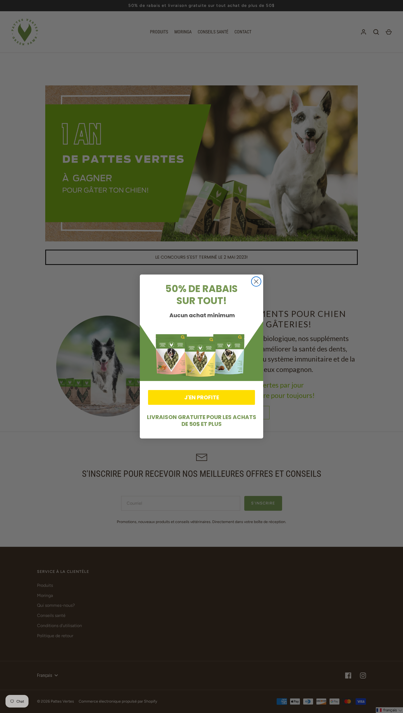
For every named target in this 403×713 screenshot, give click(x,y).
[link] (201, 350)
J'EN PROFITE (201, 397)
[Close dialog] (256, 281)
